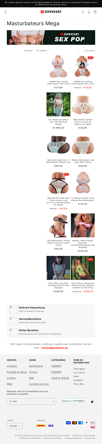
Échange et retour (17, 372)
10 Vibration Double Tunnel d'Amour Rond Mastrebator (82, 199)
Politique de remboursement (84, 435)
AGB (31, 378)
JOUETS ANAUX (60, 378)
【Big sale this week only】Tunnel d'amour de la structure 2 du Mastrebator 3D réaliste (58, 201)
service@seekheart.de (55, 347)
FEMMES (56, 366)
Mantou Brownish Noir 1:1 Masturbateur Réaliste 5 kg (58, 161)
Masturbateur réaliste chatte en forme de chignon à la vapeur (82, 122)
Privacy (33, 372)
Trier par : (28, 50)
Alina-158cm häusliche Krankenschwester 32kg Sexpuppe (58, 285)
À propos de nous (39, 384)
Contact (11, 378)
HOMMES (56, 372)
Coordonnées (90, 438)
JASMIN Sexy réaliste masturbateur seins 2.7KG (58, 83)
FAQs (9, 384)
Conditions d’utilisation (53, 438)
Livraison (12, 366)
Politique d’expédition (73, 438)
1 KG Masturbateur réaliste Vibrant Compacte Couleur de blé (58, 243)
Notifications (36, 366)
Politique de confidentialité (30, 438)
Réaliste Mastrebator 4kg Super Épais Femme (83, 161)
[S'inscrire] (53, 401)
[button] (6, 12)
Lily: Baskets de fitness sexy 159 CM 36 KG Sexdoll (58, 122)
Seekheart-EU (27, 435)
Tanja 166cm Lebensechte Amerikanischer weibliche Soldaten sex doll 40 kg (82, 285)
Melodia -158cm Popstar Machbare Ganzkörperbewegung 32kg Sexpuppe (83, 244)
